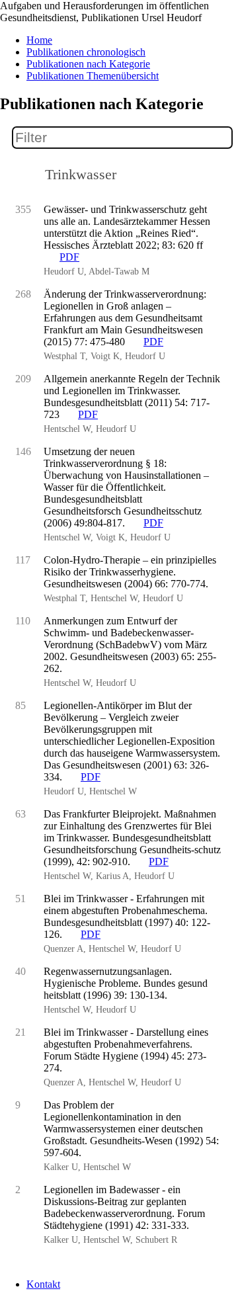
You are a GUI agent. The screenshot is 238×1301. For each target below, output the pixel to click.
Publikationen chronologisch (85, 52)
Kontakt (43, 1284)
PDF (69, 257)
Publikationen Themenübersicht (92, 75)
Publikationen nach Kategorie (88, 63)
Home (39, 40)
